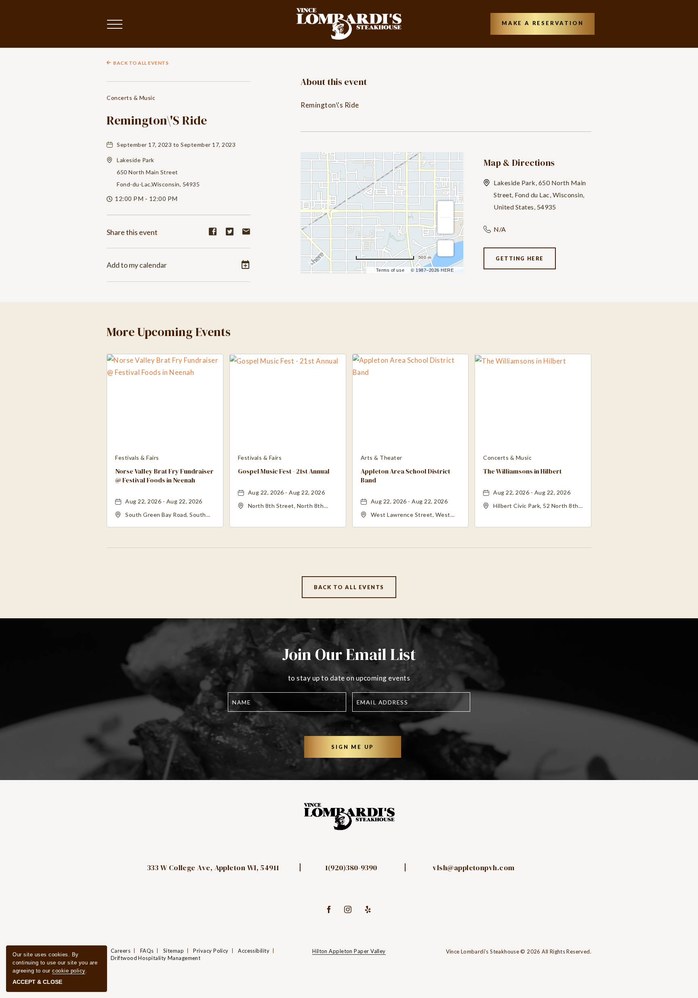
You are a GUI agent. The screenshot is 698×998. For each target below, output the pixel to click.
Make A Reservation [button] (542, 23)
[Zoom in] (445, 209)
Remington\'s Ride (157, 120)
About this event (334, 82)
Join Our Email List (349, 654)
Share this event (132, 232)
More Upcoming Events (169, 332)
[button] (117, 23)
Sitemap (173, 950)
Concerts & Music (131, 97)
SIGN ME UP (363, 750)
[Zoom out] (445, 226)
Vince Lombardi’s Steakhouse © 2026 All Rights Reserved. (518, 951)
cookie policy (68, 971)
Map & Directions (519, 162)
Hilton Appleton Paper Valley (349, 951)
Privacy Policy (210, 950)
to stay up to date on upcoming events (349, 678)
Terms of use (390, 270)
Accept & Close (37, 982)
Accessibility (253, 950)
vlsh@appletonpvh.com (473, 868)
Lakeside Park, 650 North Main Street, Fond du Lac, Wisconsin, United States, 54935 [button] (540, 195)
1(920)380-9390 (351, 868)
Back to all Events (140, 63)
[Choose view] (445, 248)
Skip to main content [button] (37, 6)
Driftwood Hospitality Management (155, 958)
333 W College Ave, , (213, 868)
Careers (120, 950)
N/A (500, 229)
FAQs (147, 950)
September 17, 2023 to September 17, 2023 (176, 144)
